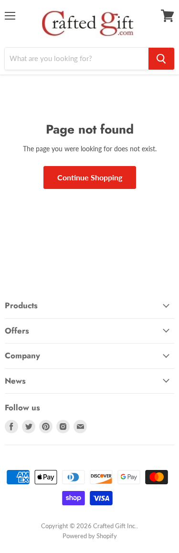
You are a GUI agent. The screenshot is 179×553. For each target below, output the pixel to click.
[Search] (161, 59)
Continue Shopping (89, 177)
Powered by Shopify (90, 536)
